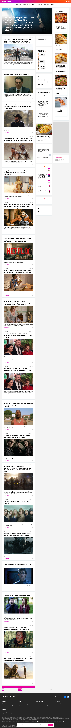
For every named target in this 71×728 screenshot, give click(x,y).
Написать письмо (59, 721)
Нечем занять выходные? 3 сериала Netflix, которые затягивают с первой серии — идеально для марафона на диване (17, 239)
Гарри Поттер (32, 704)
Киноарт (20, 706)
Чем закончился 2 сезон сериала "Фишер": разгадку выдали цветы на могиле (17, 436)
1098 (16, 689)
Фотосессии (4, 711)
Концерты (6, 714)
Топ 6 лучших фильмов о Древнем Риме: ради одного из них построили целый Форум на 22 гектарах (18, 140)
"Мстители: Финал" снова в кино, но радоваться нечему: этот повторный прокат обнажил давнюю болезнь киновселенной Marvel (17, 469)
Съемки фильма (30, 705)
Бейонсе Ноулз (42, 68)
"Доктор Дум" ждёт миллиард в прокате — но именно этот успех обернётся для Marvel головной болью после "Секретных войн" (18, 41)
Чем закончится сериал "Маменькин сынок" (17, 595)
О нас (51, 721)
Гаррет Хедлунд (42, 66)
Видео (6, 705)
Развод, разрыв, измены (6, 704)
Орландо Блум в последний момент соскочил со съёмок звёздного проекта (18, 565)
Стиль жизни (47, 4)
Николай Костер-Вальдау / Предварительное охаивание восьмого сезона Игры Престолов (42, 187)
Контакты (54, 721)
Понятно (50, 725)
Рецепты (39, 211)
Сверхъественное (45, 704)
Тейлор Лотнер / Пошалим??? (40, 181)
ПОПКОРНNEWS (8, 697)
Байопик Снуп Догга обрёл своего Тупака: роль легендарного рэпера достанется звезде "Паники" (18, 404)
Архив (51, 689)
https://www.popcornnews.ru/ (33, 719)
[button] (50, 21)
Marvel (24, 706)
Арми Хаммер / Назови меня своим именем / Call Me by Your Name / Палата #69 (42, 170)
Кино (33, 4)
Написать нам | (40, 200)
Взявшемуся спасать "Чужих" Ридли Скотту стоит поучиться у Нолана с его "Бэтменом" (17, 534)
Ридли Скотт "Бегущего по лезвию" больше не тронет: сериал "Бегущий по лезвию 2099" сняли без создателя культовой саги (18, 206)
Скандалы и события (22, 704)
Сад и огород (45, 211)
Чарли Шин (42, 61)
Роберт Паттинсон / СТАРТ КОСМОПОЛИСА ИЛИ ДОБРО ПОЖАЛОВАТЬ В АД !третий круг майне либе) (42, 176)
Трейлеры (20, 705)
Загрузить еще (18, 686)
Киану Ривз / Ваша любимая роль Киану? (43, 191)
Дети (11, 704)
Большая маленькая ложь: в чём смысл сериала (16, 502)
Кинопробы (25, 705)
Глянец (11, 706)
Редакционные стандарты (45, 721)
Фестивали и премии (10, 711)
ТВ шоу (10, 713)
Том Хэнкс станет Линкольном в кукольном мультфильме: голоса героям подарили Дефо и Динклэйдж (18, 106)
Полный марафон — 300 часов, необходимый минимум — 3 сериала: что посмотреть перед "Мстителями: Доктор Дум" (20, 23)
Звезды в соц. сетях (5, 713)
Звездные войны (43, 705)
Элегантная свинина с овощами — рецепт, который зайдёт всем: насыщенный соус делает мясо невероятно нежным (43, 96)
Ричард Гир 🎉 (42, 56)
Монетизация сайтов (5, 721)
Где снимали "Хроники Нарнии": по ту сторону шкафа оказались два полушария (18, 659)
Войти (69, 1)
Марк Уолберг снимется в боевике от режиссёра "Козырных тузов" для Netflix (16, 628)
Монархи (7, 706)
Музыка (53, 4)
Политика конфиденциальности (14, 721)
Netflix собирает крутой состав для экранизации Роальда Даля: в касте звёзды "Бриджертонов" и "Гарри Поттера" (17, 303)
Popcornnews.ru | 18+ (41, 198)
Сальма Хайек (42, 59)
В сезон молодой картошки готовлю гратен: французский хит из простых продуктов (43, 113)
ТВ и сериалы (39, 4)
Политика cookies (33, 721)
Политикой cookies (35, 725)
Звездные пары (10, 705)
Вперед (20, 689)
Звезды (29, 4)
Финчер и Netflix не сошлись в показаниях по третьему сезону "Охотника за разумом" (18, 73)
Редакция (38, 721)
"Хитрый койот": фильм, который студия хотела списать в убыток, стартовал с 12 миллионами (16, 172)
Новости (18, 4)
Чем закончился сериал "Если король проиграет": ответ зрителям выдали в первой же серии (18, 335)
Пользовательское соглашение (25, 721)
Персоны (24, 4)
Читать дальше (8, 32)
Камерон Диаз (42, 54)
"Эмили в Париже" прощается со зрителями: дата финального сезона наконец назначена (17, 271)
